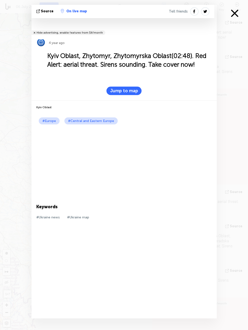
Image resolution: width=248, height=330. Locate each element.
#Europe (49, 121)
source (47, 11)
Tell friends (178, 11)
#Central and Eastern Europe (91, 121)
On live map (76, 11)
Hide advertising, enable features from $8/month (70, 32)
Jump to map (124, 90)
